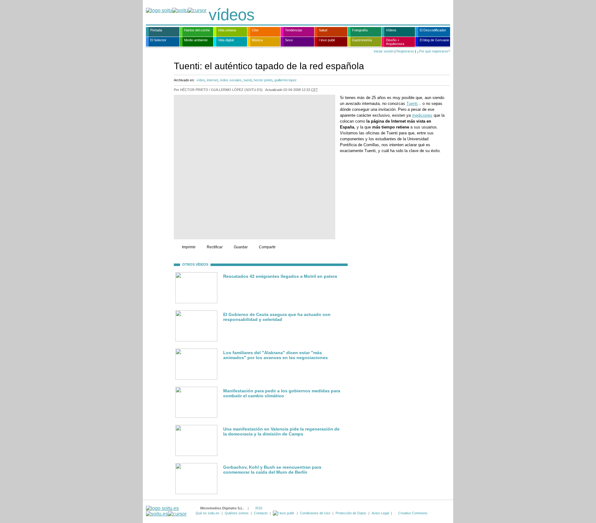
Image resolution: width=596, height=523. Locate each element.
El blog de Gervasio (434, 40)
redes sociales (231, 80)
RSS (258, 508)
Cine (255, 30)
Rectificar (215, 247)
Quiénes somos (237, 513)
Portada (156, 30)
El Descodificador (433, 30)
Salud (323, 30)
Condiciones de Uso (315, 513)
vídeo (200, 80)
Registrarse (405, 51)
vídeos (231, 15)
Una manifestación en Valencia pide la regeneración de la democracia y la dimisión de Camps (281, 431)
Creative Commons (412, 513)
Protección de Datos (351, 513)
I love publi (327, 40)
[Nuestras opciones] (284, 513)
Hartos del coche (197, 30)
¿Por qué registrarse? (433, 51)
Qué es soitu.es (207, 513)
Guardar (241, 247)
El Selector (158, 40)
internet (212, 80)
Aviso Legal (380, 513)
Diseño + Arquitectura (395, 42)
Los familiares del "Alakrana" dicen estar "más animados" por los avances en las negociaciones (275, 355)
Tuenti (412, 103)
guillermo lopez (285, 80)
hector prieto (263, 80)
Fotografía (360, 30)
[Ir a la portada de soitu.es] (166, 511)
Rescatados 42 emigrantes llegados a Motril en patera (280, 276)
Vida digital (226, 40)
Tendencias (293, 30)
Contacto (261, 513)
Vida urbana (227, 30)
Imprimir (189, 247)
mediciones (422, 115)
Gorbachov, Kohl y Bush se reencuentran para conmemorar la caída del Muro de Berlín (272, 470)
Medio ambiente (196, 40)
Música (257, 40)
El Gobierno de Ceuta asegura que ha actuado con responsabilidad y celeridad (277, 317)
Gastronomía (362, 40)
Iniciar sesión (384, 51)
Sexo (289, 40)
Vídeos (391, 30)
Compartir (267, 247)
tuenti (248, 80)
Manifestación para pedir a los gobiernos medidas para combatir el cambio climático (281, 393)
